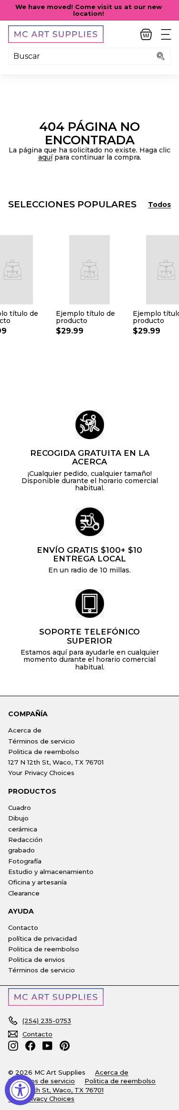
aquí (45, 157)
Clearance (24, 893)
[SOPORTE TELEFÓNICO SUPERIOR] (89, 603)
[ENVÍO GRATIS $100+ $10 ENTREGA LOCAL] (89, 521)
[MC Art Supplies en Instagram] (13, 1046)
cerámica (22, 829)
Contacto (23, 927)
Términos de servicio (41, 741)
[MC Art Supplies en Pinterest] (65, 1046)
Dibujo (18, 818)
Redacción (25, 839)
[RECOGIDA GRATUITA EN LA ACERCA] (89, 424)
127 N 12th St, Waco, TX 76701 (56, 762)
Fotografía (25, 861)
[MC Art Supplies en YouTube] (47, 1046)
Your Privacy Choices (41, 772)
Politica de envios (36, 959)
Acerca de (25, 730)
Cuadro (19, 807)
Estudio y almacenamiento (51, 871)
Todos (159, 204)
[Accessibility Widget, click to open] (20, 1090)
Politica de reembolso (43, 751)
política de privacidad (42, 938)
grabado (21, 850)
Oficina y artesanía (37, 882)
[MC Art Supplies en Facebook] (30, 1046)
